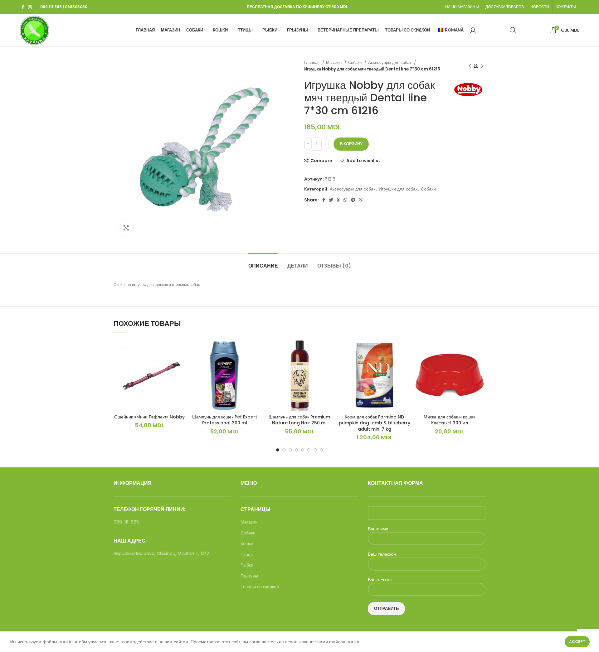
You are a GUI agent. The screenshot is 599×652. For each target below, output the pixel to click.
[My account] (473, 30)
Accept (577, 641)
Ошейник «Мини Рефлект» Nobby (149, 417)
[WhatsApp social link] (345, 200)
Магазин (334, 62)
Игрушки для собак (398, 189)
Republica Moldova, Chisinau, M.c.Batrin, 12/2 (161, 553)
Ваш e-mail (380, 580)
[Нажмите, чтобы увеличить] (126, 228)
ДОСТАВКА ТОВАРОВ (504, 6)
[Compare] (180, 349)
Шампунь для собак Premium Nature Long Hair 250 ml (299, 420)
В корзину (351, 144)
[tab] (263, 262)
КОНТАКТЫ (566, 6)
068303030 (76, 6)
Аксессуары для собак (390, 62)
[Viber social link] (361, 200)
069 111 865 (51, 6)
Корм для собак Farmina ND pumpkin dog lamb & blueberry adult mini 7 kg (374, 423)
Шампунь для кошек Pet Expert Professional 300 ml (224, 420)
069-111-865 (126, 522)
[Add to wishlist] (180, 363)
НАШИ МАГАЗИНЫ (462, 6)
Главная (312, 62)
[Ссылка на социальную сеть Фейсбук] (23, 7)
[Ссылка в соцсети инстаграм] (30, 7)
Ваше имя (378, 529)
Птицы (247, 555)
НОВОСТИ (539, 6)
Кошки (247, 544)
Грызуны (249, 576)
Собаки (355, 62)
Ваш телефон (382, 554)
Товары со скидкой (260, 587)
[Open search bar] (513, 30)
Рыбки (247, 565)
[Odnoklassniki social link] (338, 200)
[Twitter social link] (331, 200)
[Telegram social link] (353, 200)
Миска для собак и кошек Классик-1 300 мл (449, 420)
